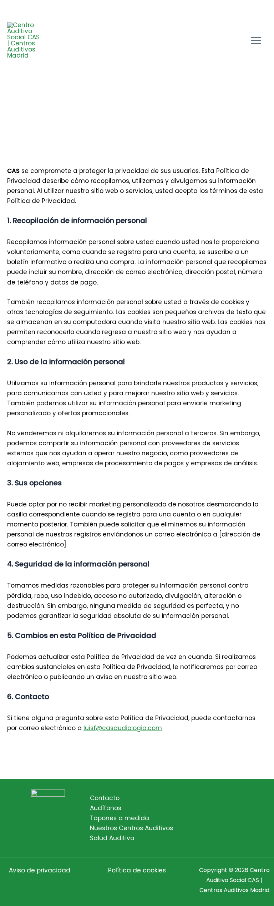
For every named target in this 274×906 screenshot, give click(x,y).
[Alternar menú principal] (256, 40)
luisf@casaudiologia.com (122, 728)
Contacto (105, 798)
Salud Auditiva (112, 838)
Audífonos (105, 808)
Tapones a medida (119, 818)
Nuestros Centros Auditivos (131, 828)
